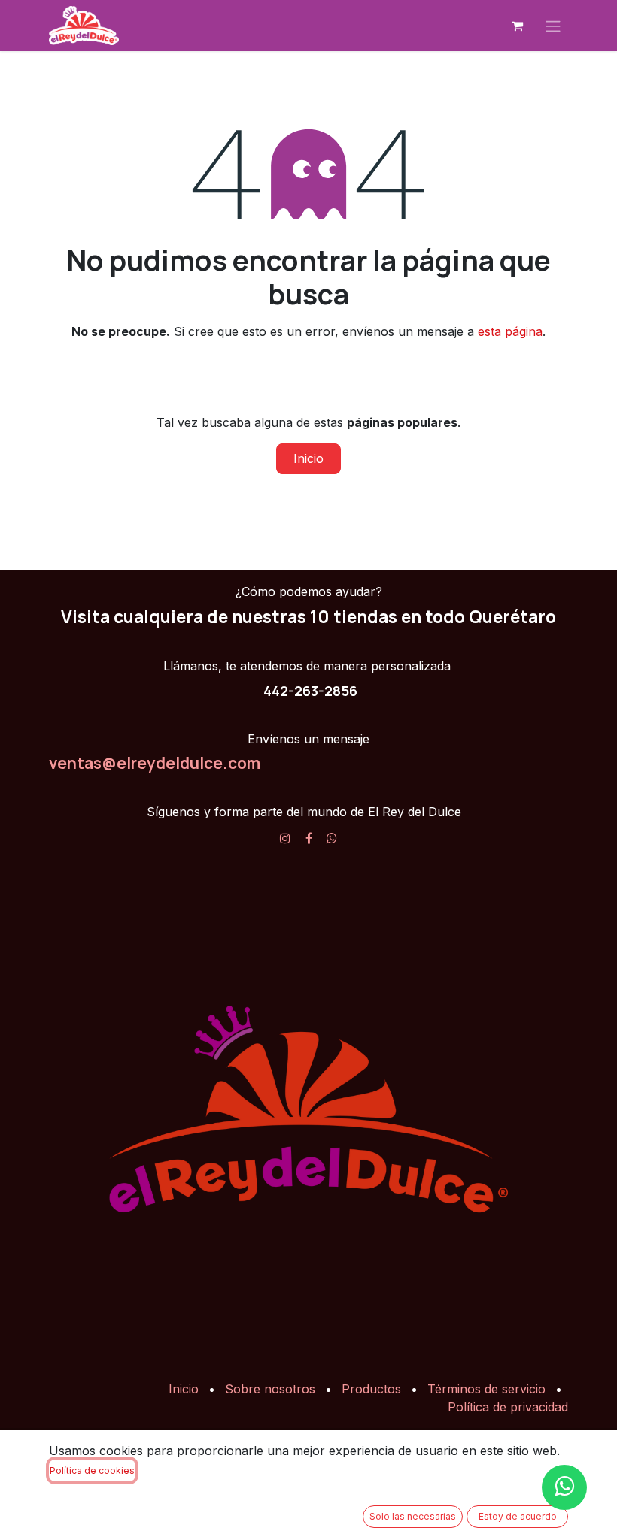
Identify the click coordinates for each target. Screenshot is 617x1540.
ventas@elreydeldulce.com (154, 762)
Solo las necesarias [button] (412, 1516)
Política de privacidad (508, 1406)
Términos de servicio (486, 1388)
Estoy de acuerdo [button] (518, 1516)
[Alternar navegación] (553, 25)
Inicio (308, 458)
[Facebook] (308, 838)
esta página (510, 331)
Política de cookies (92, 1470)
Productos (371, 1388)
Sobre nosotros (270, 1388)
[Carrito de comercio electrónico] (517, 26)
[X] (332, 838)
